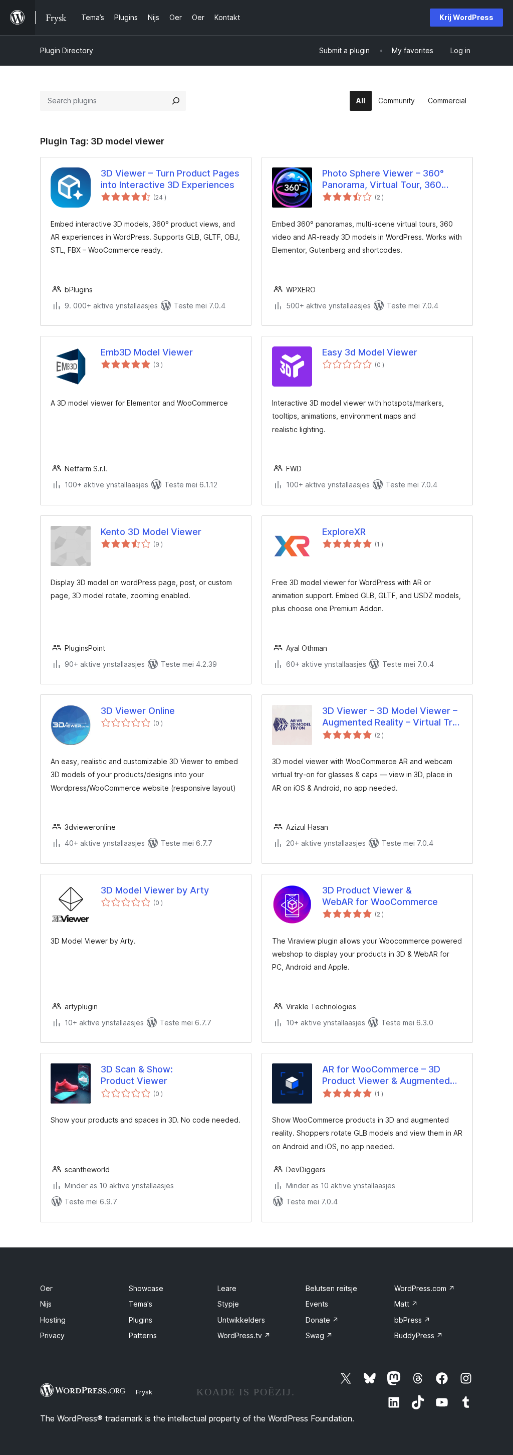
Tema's (140, 1304)
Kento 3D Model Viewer (151, 531)
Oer (46, 1288)
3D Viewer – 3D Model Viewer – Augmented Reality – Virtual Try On (389, 717)
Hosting (53, 1320)
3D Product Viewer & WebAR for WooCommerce (380, 896)
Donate (322, 1320)
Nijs (46, 1304)
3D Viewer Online (138, 710)
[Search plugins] (176, 101)
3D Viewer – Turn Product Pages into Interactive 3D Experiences (170, 179)
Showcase (146, 1288)
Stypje (228, 1304)
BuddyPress (418, 1335)
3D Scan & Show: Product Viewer (137, 1075)
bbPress (412, 1320)
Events (317, 1304)
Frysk (144, 1392)
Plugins (140, 1320)
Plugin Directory (66, 50)
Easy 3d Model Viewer (369, 352)
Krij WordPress (466, 17)
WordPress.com (424, 1288)
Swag (319, 1335)
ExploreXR (344, 531)
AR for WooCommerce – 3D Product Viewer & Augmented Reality (386, 1075)
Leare (226, 1288)
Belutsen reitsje (331, 1288)
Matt (406, 1304)
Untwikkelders (241, 1320)
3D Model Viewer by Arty (155, 890)
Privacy (52, 1335)
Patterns (143, 1335)
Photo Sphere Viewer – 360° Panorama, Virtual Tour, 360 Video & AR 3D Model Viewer (384, 179)
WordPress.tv (244, 1335)
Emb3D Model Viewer (147, 352)
